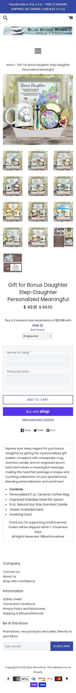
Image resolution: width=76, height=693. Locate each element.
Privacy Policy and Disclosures (24, 609)
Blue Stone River (36, 667)
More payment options (38, 420)
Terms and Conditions (19, 604)
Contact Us (11, 572)
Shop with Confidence (19, 581)
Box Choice (37, 329)
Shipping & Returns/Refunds (23, 613)
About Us (9, 576)
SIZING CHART (12, 599)
